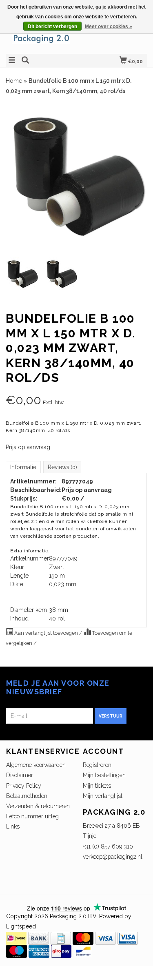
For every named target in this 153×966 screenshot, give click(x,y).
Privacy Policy (23, 785)
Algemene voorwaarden (36, 765)
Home (14, 81)
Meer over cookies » (108, 26)
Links (13, 826)
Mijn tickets (97, 785)
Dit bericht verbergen (52, 26)
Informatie (23, 467)
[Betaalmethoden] (16, 938)
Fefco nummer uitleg (32, 816)
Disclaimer (19, 775)
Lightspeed (21, 926)
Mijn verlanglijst (102, 796)
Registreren (97, 765)
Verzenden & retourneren (38, 806)
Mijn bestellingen (104, 775)
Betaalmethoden (26, 796)
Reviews (62, 467)
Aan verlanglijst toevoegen (46, 633)
